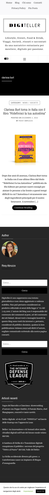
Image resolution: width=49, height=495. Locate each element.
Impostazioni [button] (28, 491)
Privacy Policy (19, 8)
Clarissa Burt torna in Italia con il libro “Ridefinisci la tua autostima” (24, 111)
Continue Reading (23, 207)
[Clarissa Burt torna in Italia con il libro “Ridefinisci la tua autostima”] (24, 147)
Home (9, 2)
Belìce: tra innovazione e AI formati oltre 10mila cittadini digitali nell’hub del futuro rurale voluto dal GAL (24, 432)
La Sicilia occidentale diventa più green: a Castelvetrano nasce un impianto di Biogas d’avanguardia (21, 459)
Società (34, 103)
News (25, 103)
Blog (17, 2)
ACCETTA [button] (40, 491)
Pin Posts (33, 8)
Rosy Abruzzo (26, 121)
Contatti (38, 2)
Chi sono (26, 2)
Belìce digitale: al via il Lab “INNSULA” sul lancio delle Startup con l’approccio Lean (24, 421)
